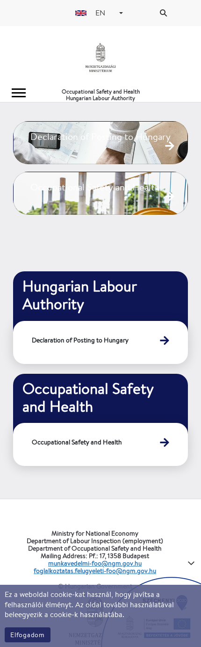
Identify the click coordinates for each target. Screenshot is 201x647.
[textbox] (101, 13)
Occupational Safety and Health (77, 442)
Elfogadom (27, 635)
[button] (121, 13)
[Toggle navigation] (19, 92)
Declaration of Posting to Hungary (80, 340)
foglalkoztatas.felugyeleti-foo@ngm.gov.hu (95, 571)
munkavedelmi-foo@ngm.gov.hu (95, 563)
